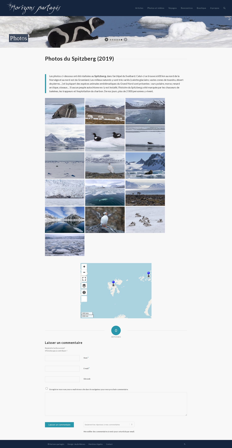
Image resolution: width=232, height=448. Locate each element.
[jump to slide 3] (115, 40)
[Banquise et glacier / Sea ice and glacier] (64, 245)
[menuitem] (139, 8)
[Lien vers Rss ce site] (184, 444)
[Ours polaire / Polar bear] (64, 165)
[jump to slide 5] (119, 40)
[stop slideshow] (125, 39)
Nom (86, 357)
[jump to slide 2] (113, 40)
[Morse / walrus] (64, 111)
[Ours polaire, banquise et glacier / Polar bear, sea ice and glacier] (64, 192)
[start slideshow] (106, 39)
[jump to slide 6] (121, 40)
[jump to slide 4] (117, 40)
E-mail (87, 368)
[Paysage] (64, 138)
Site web (87, 379)
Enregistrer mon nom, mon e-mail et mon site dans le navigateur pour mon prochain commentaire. (88, 389)
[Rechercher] (224, 8)
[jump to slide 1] (110, 40)
